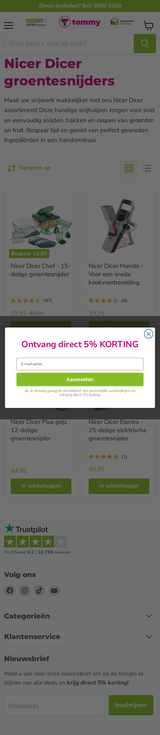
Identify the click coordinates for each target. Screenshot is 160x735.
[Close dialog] (148, 333)
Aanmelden (79, 379)
